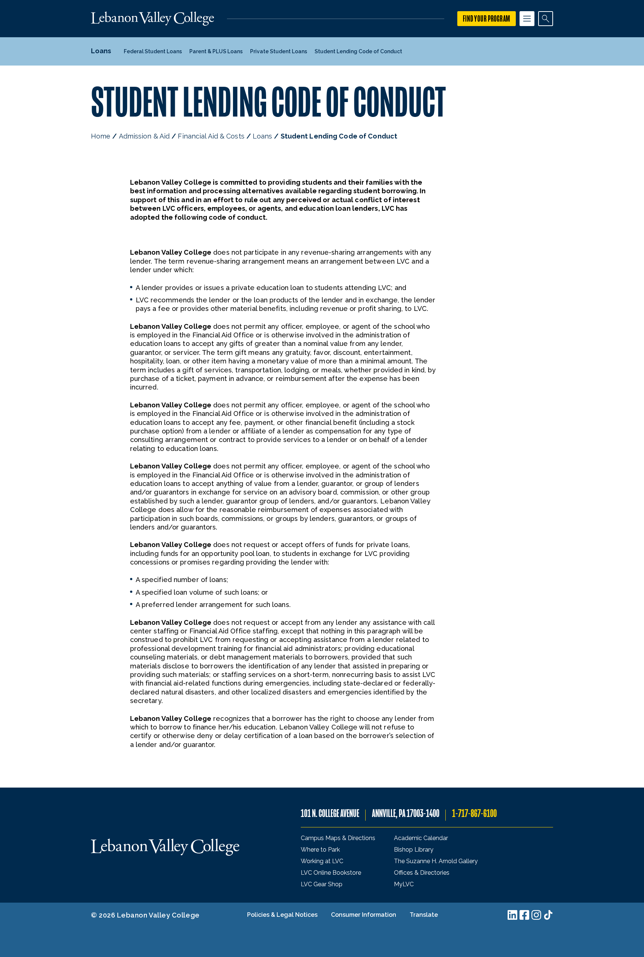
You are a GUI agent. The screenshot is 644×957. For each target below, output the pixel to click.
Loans (262, 136)
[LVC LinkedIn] (512, 915)
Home (100, 136)
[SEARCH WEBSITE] (545, 18)
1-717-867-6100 (474, 813)
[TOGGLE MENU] (527, 18)
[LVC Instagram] (536, 915)
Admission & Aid (144, 136)
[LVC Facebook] (524, 915)
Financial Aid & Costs (211, 136)
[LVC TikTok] (548, 915)
